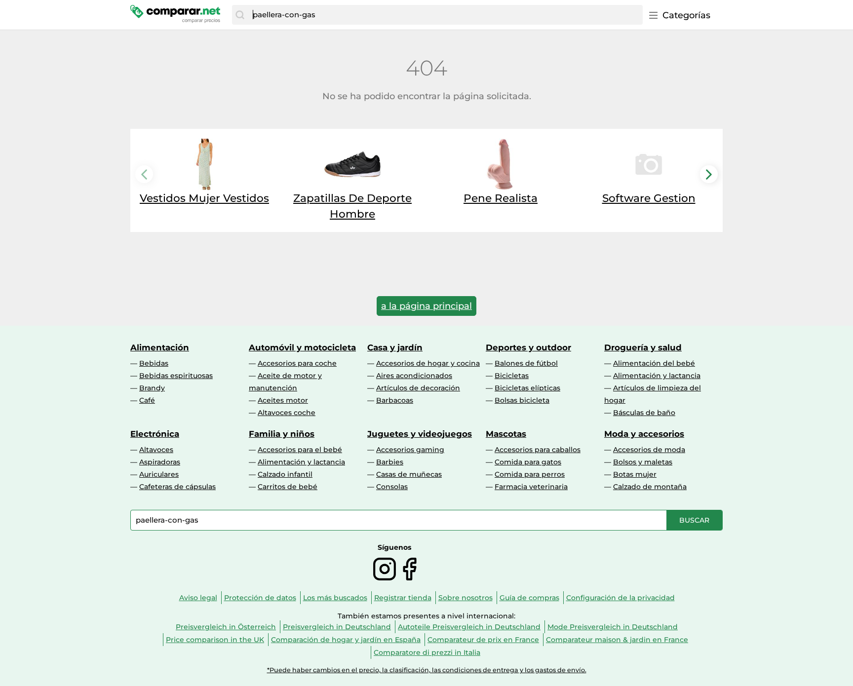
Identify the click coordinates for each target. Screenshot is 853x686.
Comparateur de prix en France (483, 639)
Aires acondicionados (414, 375)
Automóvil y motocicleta (302, 347)
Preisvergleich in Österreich (226, 626)
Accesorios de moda (649, 449)
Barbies (389, 461)
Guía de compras (529, 597)
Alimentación (159, 347)
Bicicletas (512, 375)
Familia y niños (281, 434)
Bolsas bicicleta (522, 400)
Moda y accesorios (644, 434)
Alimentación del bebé (654, 363)
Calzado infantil (285, 474)
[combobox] (445, 15)
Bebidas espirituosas (176, 375)
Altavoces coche (286, 412)
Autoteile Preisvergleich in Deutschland (469, 626)
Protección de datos (260, 597)
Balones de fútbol (526, 363)
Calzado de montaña (650, 486)
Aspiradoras (159, 461)
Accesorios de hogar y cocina (428, 363)
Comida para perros (530, 474)
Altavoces (156, 449)
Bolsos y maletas (642, 461)
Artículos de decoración (418, 387)
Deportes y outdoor (528, 347)
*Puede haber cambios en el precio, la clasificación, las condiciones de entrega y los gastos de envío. (426, 670)
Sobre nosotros (465, 597)
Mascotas (506, 434)
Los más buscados (335, 597)
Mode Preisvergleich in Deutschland (612, 626)
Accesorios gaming (410, 449)
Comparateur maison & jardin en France (617, 639)
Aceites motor (283, 400)
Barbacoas (394, 400)
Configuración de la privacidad (620, 597)
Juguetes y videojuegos (419, 434)
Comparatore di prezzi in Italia (427, 652)
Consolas (392, 486)
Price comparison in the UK (215, 639)
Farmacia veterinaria (531, 486)
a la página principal (426, 306)
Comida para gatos (528, 461)
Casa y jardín (395, 347)
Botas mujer (635, 474)
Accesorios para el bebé (300, 449)
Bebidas (153, 363)
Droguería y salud (643, 347)
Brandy (152, 387)
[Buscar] (240, 15)
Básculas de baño (644, 412)
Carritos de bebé (287, 486)
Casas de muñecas (409, 474)
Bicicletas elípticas (527, 387)
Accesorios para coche (297, 363)
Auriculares (159, 474)
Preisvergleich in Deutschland (337, 626)
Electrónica (154, 434)
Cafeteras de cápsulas (177, 486)
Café (147, 400)
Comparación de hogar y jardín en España (346, 639)
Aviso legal (198, 597)
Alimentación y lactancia (656, 375)
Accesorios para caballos (538, 449)
